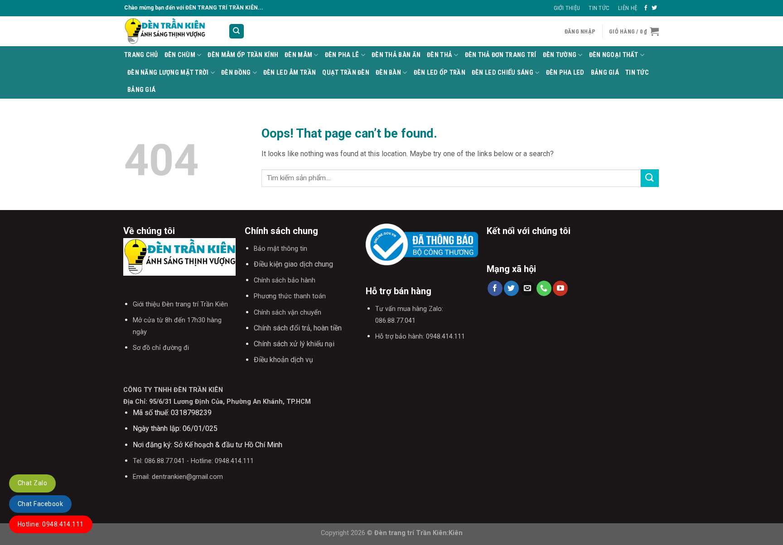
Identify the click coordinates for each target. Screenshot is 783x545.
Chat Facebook (40, 503)
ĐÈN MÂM (298, 55)
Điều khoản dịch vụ (283, 359)
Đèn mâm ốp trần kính (243, 55)
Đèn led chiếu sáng (502, 72)
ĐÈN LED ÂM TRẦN (289, 72)
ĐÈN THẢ (439, 55)
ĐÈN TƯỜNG (560, 55)
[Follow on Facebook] (645, 8)
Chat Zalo (32, 483)
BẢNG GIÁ (605, 72)
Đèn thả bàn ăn (396, 55)
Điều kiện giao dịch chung (293, 264)
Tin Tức (599, 8)
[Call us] (543, 288)
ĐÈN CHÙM (179, 55)
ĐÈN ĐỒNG (236, 72)
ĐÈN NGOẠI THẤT (613, 55)
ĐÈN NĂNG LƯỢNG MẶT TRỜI (168, 72)
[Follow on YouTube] (560, 288)
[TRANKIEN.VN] (169, 31)
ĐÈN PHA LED (565, 72)
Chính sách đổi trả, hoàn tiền (298, 328)
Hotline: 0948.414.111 (51, 524)
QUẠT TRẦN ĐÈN (345, 72)
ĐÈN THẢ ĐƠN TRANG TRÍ (500, 55)
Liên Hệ (627, 8)
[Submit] (650, 178)
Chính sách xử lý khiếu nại (294, 343)
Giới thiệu (567, 8)
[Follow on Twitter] (654, 8)
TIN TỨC (637, 72)
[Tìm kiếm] (236, 31)
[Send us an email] (527, 288)
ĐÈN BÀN (388, 72)
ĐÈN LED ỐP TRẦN (439, 72)
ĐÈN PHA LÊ (342, 55)
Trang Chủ (141, 55)
